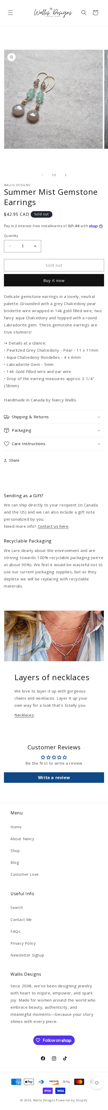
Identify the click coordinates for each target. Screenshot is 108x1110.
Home (15, 826)
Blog (14, 862)
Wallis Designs (44, 1100)
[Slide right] (65, 175)
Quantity (11, 235)
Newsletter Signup (27, 955)
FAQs (15, 931)
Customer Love (24, 874)
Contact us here (53, 526)
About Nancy (22, 838)
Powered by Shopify (72, 1100)
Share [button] (14, 460)
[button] (10, 12)
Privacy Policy (23, 943)
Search (16, 907)
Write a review (54, 777)
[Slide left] (42, 175)
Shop (15, 850)
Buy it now (54, 280)
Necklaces (24, 715)
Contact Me (21, 919)
